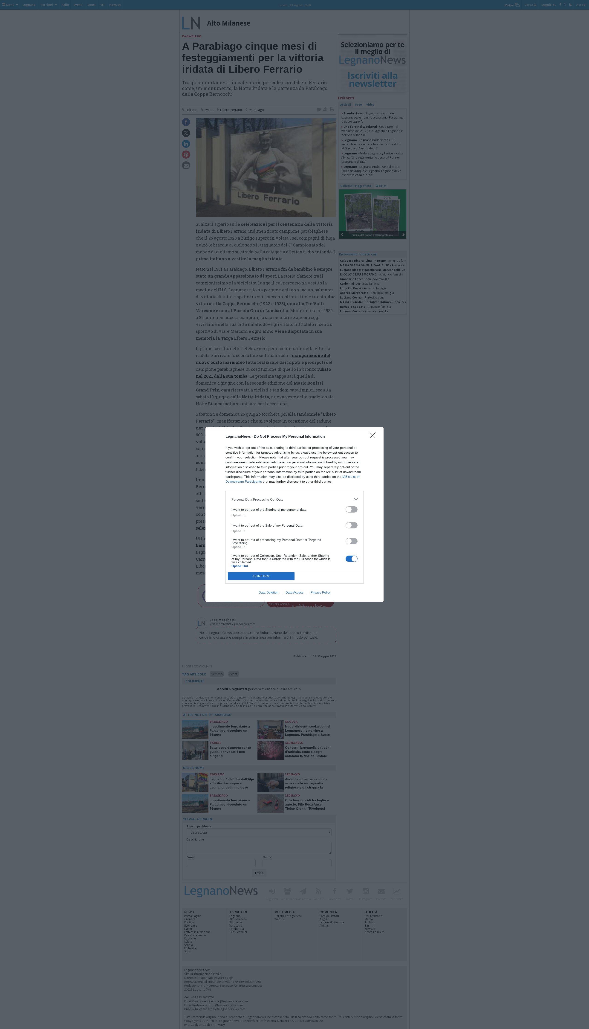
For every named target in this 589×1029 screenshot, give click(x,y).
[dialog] (294, 514)
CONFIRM (261, 576)
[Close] (374, 436)
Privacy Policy (321, 592)
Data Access (294, 592)
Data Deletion (268, 592)
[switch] (352, 509)
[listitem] (294, 499)
